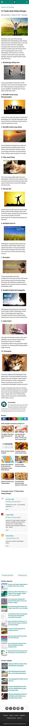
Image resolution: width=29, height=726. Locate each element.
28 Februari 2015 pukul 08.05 (13, 517)
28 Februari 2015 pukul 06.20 (13, 501)
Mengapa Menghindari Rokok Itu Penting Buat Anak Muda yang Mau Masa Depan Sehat (18, 696)
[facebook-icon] (6, 708)
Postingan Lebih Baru (7, 575)
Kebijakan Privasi (11, 718)
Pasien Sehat (14, 723)
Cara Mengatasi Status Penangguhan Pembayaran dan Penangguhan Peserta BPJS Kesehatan (17, 615)
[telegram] (25, 418)
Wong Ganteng (9, 536)
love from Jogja (10, 499)
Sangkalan (22, 715)
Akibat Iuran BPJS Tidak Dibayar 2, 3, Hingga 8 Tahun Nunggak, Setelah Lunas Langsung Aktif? (17, 593)
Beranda (5, 715)
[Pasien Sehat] (14, 2)
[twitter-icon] (10, 708)
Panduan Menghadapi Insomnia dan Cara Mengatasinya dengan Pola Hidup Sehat (17, 688)
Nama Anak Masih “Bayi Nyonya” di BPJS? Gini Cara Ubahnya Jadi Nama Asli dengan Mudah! (17, 623)
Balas (7, 509)
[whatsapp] (20, 418)
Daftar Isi (19, 718)
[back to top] (25, 722)
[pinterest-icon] (14, 708)
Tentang (11, 715)
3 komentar (24, 15)
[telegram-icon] (18, 708)
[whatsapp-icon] (22, 708)
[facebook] (3, 418)
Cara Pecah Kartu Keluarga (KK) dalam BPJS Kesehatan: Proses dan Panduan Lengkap (17, 600)
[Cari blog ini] (27, 2)
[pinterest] (14, 418)
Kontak (16, 715)
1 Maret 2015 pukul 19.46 (12, 538)
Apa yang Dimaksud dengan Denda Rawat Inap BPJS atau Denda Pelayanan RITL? (17, 645)
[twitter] (9, 418)
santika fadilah (9, 515)
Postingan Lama (22, 575)
